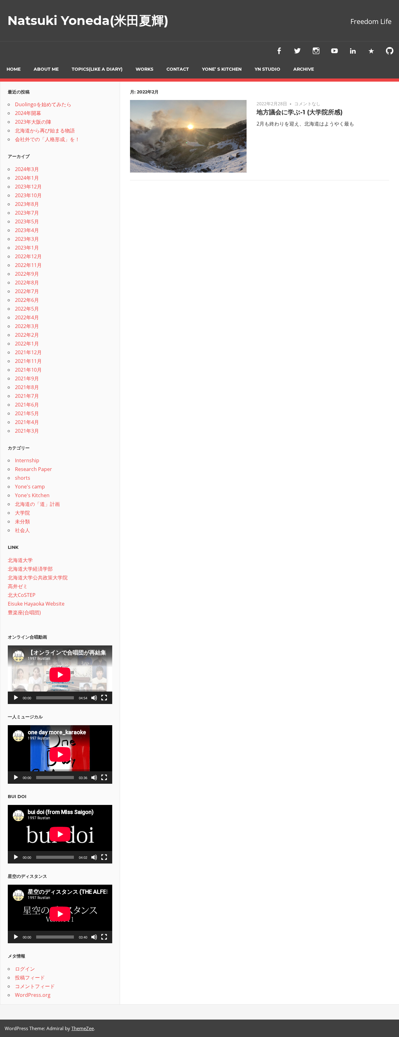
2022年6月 (27, 300)
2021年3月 (27, 430)
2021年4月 (27, 422)
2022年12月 (28, 256)
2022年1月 (27, 343)
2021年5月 (27, 413)
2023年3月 (27, 238)
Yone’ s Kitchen (222, 69)
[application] (60, 674)
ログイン (25, 968)
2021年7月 (27, 395)
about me (46, 69)
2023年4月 (27, 230)
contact (177, 69)
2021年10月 (28, 369)
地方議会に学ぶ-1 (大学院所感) (300, 112)
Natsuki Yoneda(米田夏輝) (87, 20)
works (144, 69)
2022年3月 (27, 326)
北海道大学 (20, 560)
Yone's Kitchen (32, 495)
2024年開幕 (28, 113)
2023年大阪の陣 (33, 121)
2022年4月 (27, 317)
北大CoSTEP (22, 595)
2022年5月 (27, 308)
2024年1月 (27, 177)
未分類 (22, 521)
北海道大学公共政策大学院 (38, 577)
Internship (27, 460)
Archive (303, 69)
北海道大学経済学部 (30, 568)
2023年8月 (27, 204)
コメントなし (307, 104)
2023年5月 (27, 221)
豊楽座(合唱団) (24, 612)
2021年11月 (28, 361)
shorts (22, 477)
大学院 (22, 512)
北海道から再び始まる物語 (45, 130)
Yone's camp (30, 486)
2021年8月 (27, 387)
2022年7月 (27, 291)
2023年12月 (28, 186)
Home (14, 69)
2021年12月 (28, 352)
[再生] (16, 698)
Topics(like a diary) (97, 69)
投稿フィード (30, 977)
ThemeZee (82, 1028)
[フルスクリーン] (104, 698)
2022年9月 (27, 273)
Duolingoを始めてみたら (43, 104)
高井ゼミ (18, 586)
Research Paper (33, 469)
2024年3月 (27, 169)
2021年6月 (27, 404)
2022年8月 (27, 282)
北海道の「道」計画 (37, 504)
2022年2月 (27, 334)
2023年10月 (28, 195)
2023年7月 (27, 212)
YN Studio (267, 69)
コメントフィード (35, 986)
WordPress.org (32, 995)
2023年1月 (27, 247)
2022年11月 (28, 265)
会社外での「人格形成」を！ (47, 139)
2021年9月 (27, 378)
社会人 (22, 530)
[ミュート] (94, 698)
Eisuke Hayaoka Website (36, 603)
